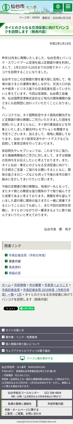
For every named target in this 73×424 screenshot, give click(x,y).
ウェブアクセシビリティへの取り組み (28, 350)
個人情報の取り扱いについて (23, 344)
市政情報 (20, 285)
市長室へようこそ (56, 285)
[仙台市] (20, 7)
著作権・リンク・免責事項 (21, 337)
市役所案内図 (55, 403)
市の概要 (35, 285)
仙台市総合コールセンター (23, 392)
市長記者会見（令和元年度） (28, 255)
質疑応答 (15, 273)
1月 (19, 294)
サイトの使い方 (15, 330)
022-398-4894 (52, 392)
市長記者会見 (11, 289)
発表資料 (15, 267)
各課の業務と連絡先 (19, 403)
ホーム (6, 285)
